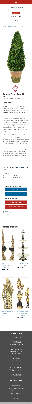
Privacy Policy (16, 396)
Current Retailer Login (16, 189)
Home (4, 26)
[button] (23, 33)
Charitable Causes (16, 390)
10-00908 (7, 214)
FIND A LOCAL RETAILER (16, 207)
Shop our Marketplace (16, 202)
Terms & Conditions (16, 393)
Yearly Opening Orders (16, 385)
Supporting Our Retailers (16, 383)
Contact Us (16, 398)
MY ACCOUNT (14, 16)
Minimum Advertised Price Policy (16, 388)
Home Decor (9, 26)
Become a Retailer (16, 194)
